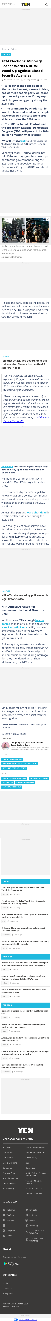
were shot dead (37, 512)
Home (4, 49)
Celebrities (6, 935)
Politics (13, 49)
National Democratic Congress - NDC (19, 764)
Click (23, 140)
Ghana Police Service (12, 759)
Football (5, 894)
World (4, 1031)
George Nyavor (31, 80)
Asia (3, 921)
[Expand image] (48, 219)
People (4, 948)
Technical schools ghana (14, 778)
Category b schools (11, 787)
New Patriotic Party (14, 627)
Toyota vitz (7, 782)
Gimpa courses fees (25, 782)
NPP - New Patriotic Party (14, 768)
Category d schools (39, 778)
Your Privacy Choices (28, 1319)
